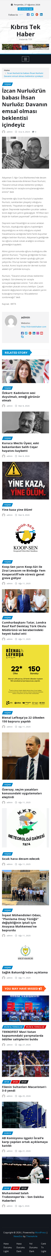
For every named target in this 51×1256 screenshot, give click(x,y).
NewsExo (18, 1236)
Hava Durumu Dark (20, 1247)
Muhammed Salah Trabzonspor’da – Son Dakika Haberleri (23, 1196)
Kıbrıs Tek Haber (25, 30)
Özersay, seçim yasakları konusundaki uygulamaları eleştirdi (22, 793)
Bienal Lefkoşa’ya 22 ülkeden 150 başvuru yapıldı (23, 719)
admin (10, 131)
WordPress (40, 1232)
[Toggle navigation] (25, 59)
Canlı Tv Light (43, 1247)
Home (7, 70)
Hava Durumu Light (8, 1247)
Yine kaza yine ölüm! (17, 510)
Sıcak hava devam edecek (21, 859)
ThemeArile (31, 1236)
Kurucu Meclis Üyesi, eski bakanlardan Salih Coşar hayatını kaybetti (20, 446)
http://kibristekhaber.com (33, 326)
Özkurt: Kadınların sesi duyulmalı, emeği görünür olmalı (21, 396)
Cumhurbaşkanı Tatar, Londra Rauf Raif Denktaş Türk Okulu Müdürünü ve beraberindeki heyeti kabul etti (24, 628)
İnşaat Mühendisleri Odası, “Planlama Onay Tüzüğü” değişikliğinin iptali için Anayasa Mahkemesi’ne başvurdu (21, 922)
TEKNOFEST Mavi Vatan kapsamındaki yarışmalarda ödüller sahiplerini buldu (22, 1035)
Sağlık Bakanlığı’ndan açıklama (25, 972)
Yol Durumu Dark (33, 1247)
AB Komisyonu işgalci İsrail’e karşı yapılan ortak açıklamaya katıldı (25, 1141)
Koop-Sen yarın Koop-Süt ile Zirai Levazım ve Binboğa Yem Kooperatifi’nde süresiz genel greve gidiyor (23, 572)
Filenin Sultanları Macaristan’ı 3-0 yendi (24, 1089)
